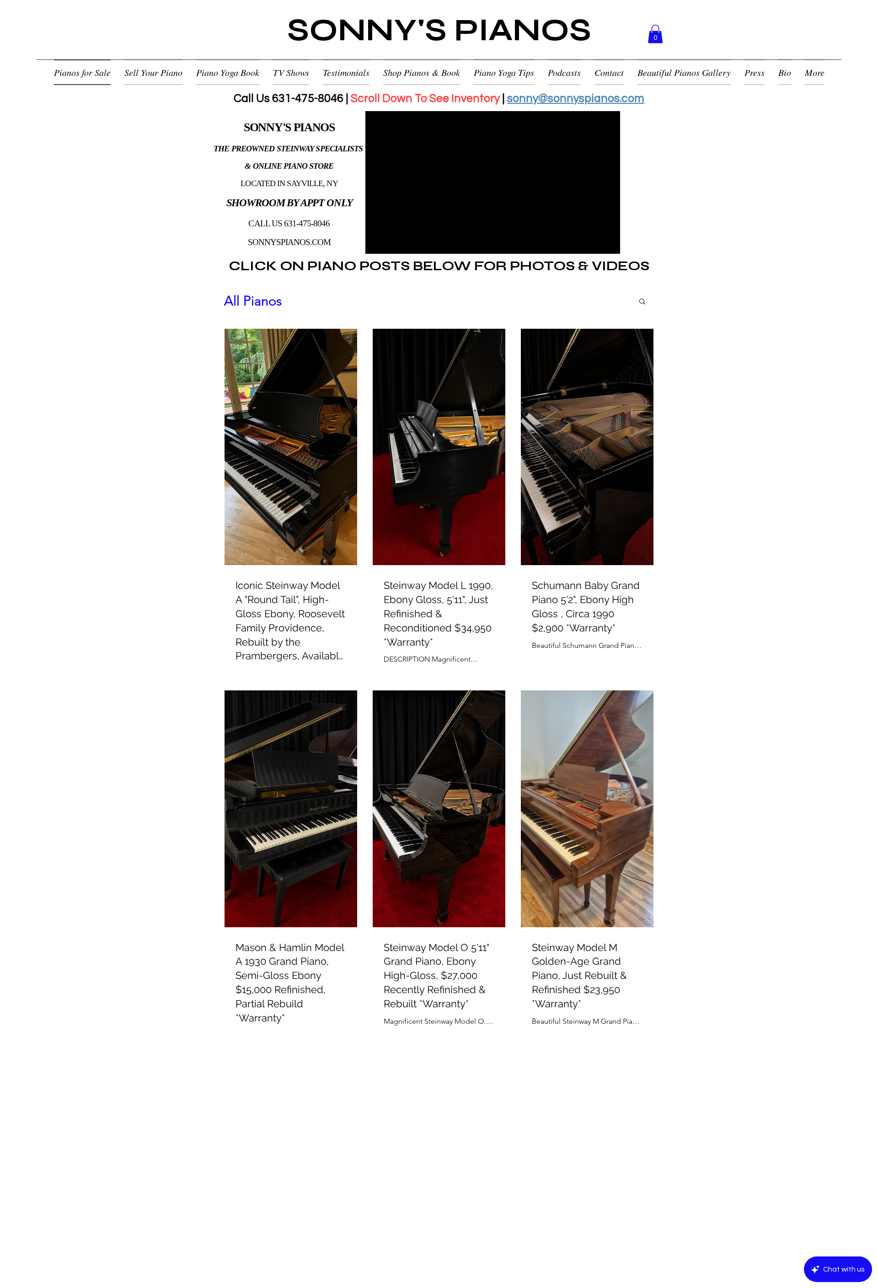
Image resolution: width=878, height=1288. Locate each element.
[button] (655, 34)
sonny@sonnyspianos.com (575, 98)
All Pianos (253, 301)
